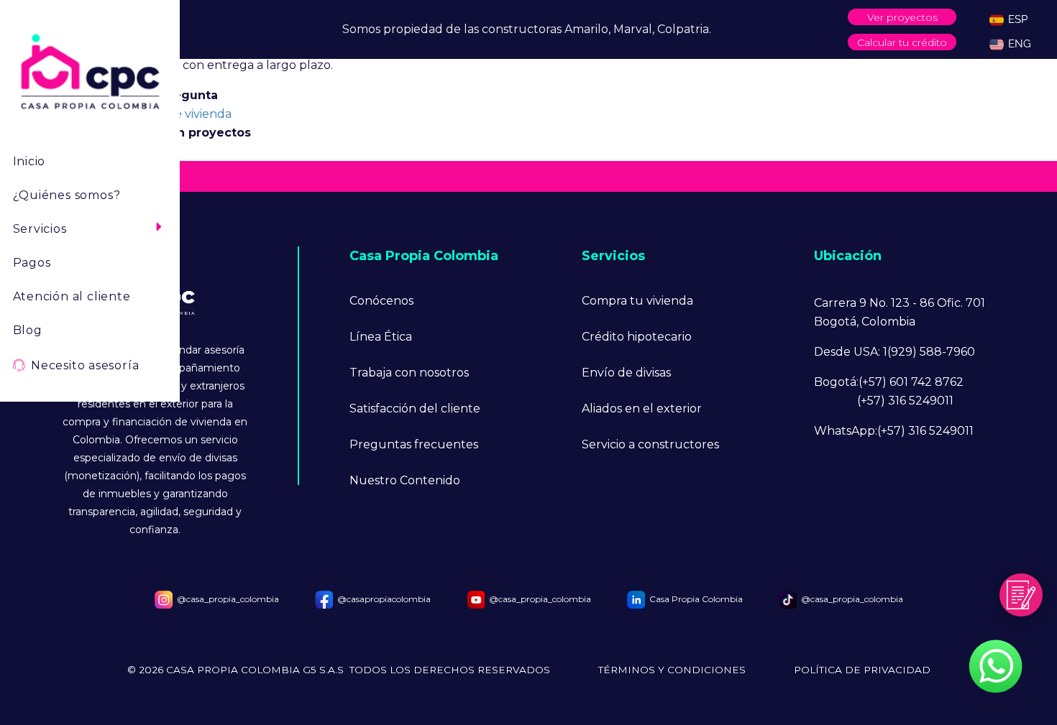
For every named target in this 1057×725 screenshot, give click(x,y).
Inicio (29, 161)
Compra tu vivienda (637, 301)
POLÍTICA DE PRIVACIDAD (862, 670)
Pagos (32, 262)
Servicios (40, 229)
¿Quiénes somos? (67, 195)
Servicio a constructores (650, 444)
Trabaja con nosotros (409, 372)
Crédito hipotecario (637, 336)
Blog (27, 330)
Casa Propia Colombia (696, 599)
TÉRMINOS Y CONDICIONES (672, 670)
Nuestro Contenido (404, 480)
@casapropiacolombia (384, 599)
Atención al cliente (72, 296)
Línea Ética (380, 336)
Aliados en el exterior (642, 408)
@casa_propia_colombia (228, 599)
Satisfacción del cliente (414, 408)
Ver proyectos (902, 17)
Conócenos (381, 301)
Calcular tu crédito (902, 42)
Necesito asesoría (85, 365)
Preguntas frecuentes (413, 444)
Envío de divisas (626, 372)
